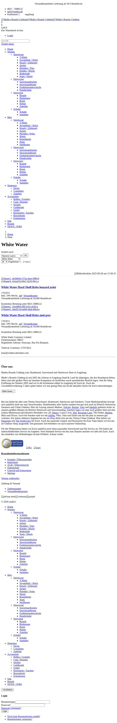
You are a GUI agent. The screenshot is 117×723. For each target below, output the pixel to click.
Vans (82, 407)
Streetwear (18, 512)
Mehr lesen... (8, 391)
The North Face (23, 421)
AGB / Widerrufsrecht (18, 465)
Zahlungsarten (14, 488)
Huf (75, 412)
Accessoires (13, 654)
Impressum (12, 462)
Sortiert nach (7, 252)
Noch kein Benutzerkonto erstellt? (23, 716)
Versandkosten (30, 295)
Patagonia (6, 421)
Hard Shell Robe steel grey (26, 315)
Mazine (108, 412)
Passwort (5, 705)
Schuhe (17, 567)
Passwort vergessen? (11, 708)
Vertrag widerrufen (10, 478)
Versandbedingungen (17, 491)
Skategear (12, 643)
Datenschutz (13, 467)
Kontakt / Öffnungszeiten (19, 459)
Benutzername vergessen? (19, 719)
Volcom (67, 407)
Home (10, 234)
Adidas (51, 415)
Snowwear (18, 537)
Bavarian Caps (85, 412)
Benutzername (8, 702)
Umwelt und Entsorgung (19, 470)
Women (11, 509)
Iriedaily (93, 407)
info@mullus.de (15, 11)
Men (9, 575)
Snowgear (18, 550)
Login (10, 35)
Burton (75, 407)
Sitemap (11, 473)
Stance (55, 412)
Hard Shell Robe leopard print (28, 287)
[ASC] (25, 255)
